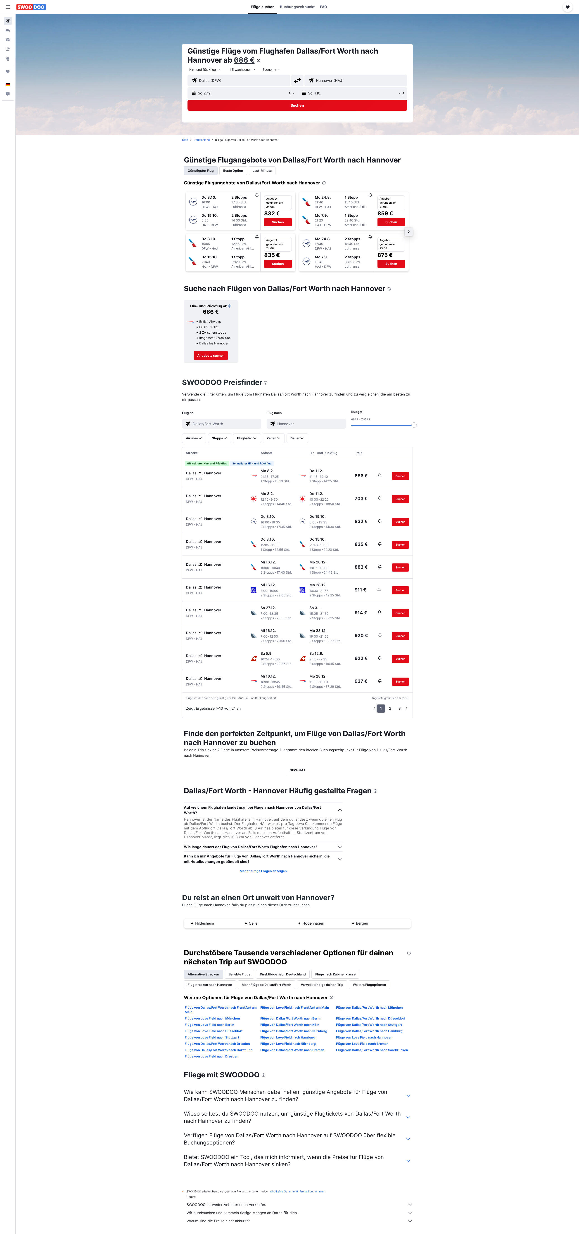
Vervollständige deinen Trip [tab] (322, 985)
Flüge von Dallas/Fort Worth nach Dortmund (219, 1050)
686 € (244, 60)
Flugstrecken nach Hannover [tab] (210, 985)
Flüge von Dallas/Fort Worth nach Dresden (217, 1044)
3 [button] (400, 708)
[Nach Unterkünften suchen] (8, 30)
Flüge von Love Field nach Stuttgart (212, 1037)
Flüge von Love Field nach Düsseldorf (213, 1031)
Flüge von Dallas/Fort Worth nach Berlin (290, 1018)
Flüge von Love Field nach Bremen (362, 1044)
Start (185, 139)
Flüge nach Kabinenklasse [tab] (335, 974)
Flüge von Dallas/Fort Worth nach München (369, 1007)
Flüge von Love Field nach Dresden (211, 1056)
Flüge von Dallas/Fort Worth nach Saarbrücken (372, 1050)
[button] (8, 7)
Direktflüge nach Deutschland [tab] (283, 974)
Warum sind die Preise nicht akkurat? (218, 1221)
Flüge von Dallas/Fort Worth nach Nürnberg (293, 1031)
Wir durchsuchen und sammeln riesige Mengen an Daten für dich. (242, 1212)
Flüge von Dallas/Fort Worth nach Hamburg (369, 1031)
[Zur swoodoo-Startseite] (31, 7)
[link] (211, 355)
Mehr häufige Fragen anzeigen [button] (263, 871)
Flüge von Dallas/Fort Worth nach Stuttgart (369, 1025)
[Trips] (8, 71)
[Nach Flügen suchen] (8, 20)
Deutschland (202, 139)
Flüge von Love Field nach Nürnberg (288, 1044)
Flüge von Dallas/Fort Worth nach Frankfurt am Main (221, 1010)
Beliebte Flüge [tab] (239, 974)
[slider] (414, 425)
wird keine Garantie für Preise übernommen (297, 1191)
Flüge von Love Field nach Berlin (209, 1025)
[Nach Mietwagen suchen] (8, 39)
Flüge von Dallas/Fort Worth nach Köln (289, 1025)
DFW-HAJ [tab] (297, 770)
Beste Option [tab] (233, 170)
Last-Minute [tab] (262, 170)
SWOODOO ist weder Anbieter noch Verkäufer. (226, 1204)
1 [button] (381, 708)
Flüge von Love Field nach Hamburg (287, 1037)
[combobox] (205, 69)
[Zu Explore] (8, 58)
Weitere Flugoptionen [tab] (369, 985)
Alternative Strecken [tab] (203, 974)
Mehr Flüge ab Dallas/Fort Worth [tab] (266, 985)
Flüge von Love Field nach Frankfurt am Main (294, 1007)
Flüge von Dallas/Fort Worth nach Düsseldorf (370, 1018)
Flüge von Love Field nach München (212, 1018)
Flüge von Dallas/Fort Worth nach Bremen (292, 1050)
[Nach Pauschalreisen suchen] (8, 49)
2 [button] (390, 708)
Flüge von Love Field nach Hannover (364, 1037)
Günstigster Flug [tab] (201, 170)
